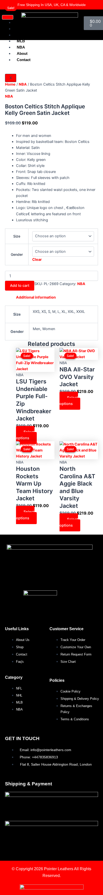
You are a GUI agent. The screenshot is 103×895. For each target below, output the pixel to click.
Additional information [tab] (36, 297)
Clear (37, 259)
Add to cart (19, 285)
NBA (23, 84)
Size (16, 236)
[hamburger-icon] (7, 17)
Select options (25, 435)
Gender (17, 254)
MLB (21, 41)
